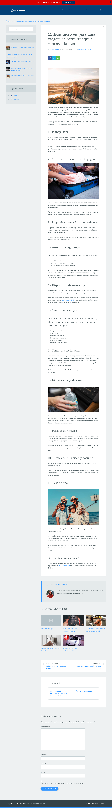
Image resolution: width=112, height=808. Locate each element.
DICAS (91, 49)
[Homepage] (18, 10)
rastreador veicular (68, 300)
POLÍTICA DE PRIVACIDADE (92, 803)
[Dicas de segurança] (51, 626)
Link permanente (64, 696)
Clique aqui (67, 2)
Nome (44, 755)
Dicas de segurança (47, 629)
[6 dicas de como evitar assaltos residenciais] (51, 646)
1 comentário (82, 49)
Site (95, 10)
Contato (88, 10)
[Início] (14, 803)
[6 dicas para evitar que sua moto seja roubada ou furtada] (96, 626)
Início (62, 10)
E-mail (44, 763)
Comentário (46, 727)
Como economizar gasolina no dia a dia (88, 666)
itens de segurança (64, 566)
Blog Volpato (23, 803)
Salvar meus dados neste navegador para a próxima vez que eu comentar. (63, 783)
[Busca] (99, 9)
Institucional (70, 10)
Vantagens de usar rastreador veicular (56, 666)
